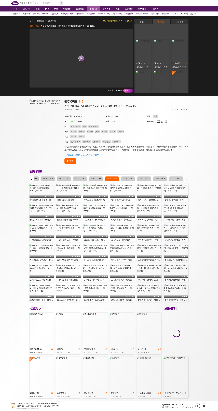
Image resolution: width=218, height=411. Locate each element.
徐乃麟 (73, 136)
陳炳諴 (104, 131)
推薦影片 (161, 22)
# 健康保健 (69, 155)
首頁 (31, 21)
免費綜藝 (41, 21)
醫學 (85, 126)
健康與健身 (75, 126)
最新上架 (86, 142)
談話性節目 (94, 126)
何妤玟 (73, 131)
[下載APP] (128, 91)
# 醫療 (77, 155)
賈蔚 (97, 131)
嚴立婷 (82, 136)
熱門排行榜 (75, 142)
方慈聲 (121, 131)
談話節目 (96, 142)
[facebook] (197, 405)
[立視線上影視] (21, 3)
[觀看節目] (81, 58)
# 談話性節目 (86, 155)
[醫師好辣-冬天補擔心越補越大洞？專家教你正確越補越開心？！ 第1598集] (45, 122)
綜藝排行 (179, 22)
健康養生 (117, 142)
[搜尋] (61, 3)
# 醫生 (96, 155)
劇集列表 (143, 22)
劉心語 (90, 131)
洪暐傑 (113, 131)
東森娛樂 (107, 142)
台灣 (155, 116)
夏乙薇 (82, 131)
